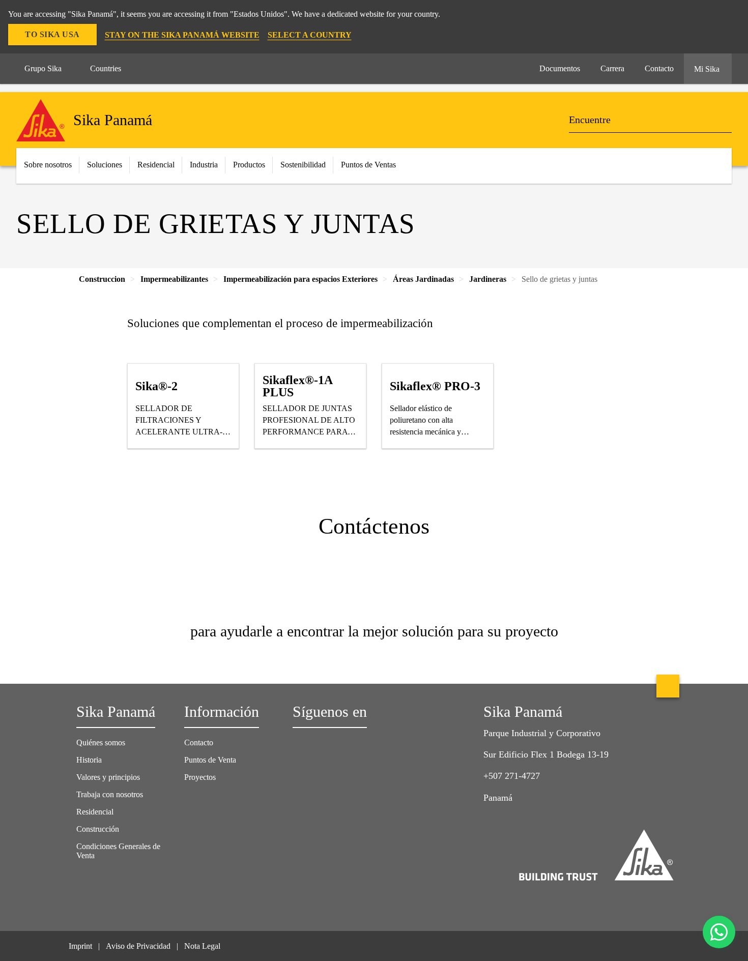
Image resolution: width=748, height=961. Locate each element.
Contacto (198, 742)
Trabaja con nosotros (109, 794)
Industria (204, 164)
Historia (89, 759)
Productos (249, 164)
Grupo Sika (43, 68)
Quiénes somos (100, 742)
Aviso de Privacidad (138, 946)
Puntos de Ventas (368, 164)
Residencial (94, 811)
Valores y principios (108, 777)
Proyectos (200, 777)
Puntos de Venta (210, 759)
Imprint (80, 946)
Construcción (97, 829)
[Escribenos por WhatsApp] (719, 932)
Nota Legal (202, 946)
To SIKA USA (52, 34)
